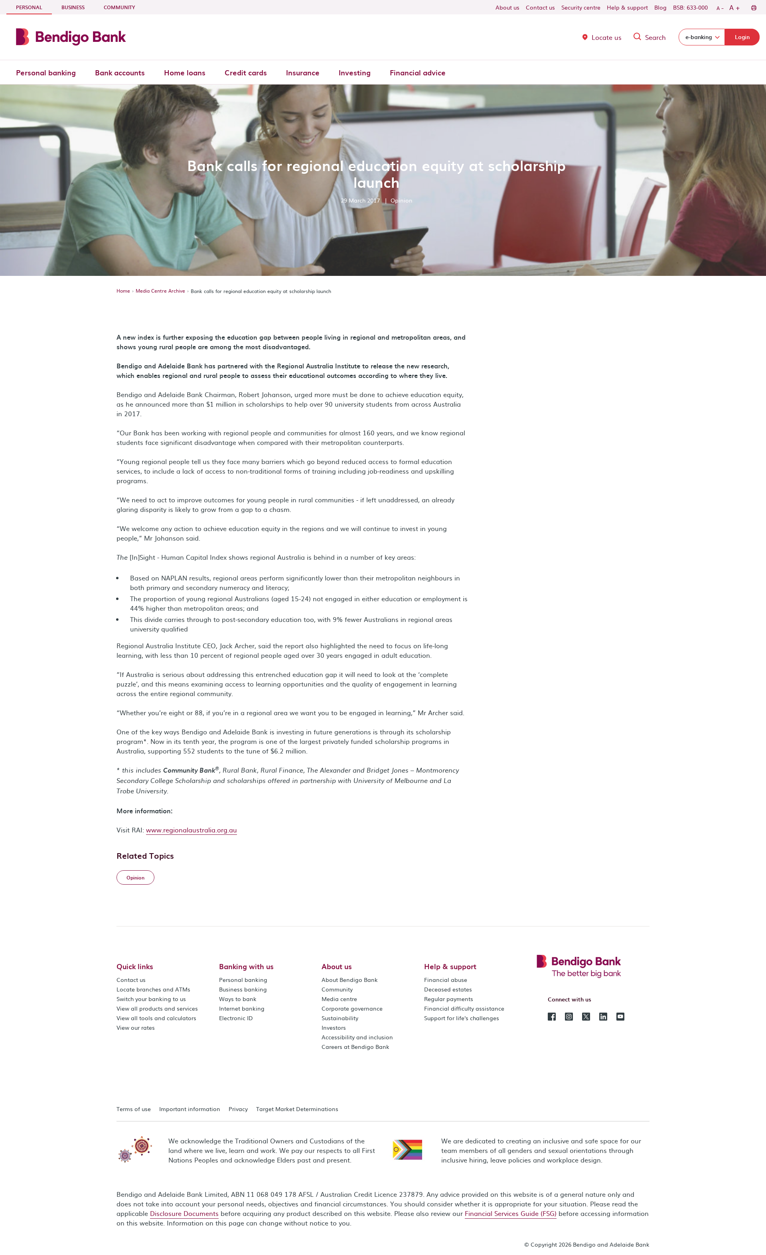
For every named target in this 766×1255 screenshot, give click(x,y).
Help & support (627, 7)
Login (742, 37)
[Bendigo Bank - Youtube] (620, 1016)
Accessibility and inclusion (357, 1037)
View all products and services (157, 1008)
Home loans (184, 72)
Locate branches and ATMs (153, 989)
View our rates (135, 1027)
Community (119, 7)
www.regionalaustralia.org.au (191, 829)
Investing (355, 72)
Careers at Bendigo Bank (355, 1046)
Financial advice (418, 72)
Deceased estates (448, 989)
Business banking (243, 989)
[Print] (753, 7)
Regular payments (448, 999)
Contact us (540, 7)
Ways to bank (238, 999)
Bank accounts (120, 72)
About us (507, 7)
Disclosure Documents (184, 1213)
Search (655, 37)
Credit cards (246, 72)
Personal (34, 7)
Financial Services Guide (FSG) (511, 1213)
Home (123, 290)
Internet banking (242, 1008)
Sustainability (340, 1018)
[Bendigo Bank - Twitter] (586, 1016)
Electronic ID (236, 1018)
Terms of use (133, 1109)
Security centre (580, 7)
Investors (334, 1027)
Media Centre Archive (160, 290)
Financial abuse (445, 980)
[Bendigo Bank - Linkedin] (603, 1016)
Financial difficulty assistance (464, 1008)
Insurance (303, 72)
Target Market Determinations (297, 1109)
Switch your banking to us (151, 999)
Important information (189, 1109)
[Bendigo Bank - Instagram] (569, 1016)
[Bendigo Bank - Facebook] (552, 1016)
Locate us (607, 37)
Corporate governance (352, 1008)
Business (73, 7)
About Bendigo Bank (350, 980)
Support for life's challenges (461, 1018)
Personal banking (46, 72)
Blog (660, 7)
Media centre (339, 999)
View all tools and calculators (156, 1018)
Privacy (238, 1109)
